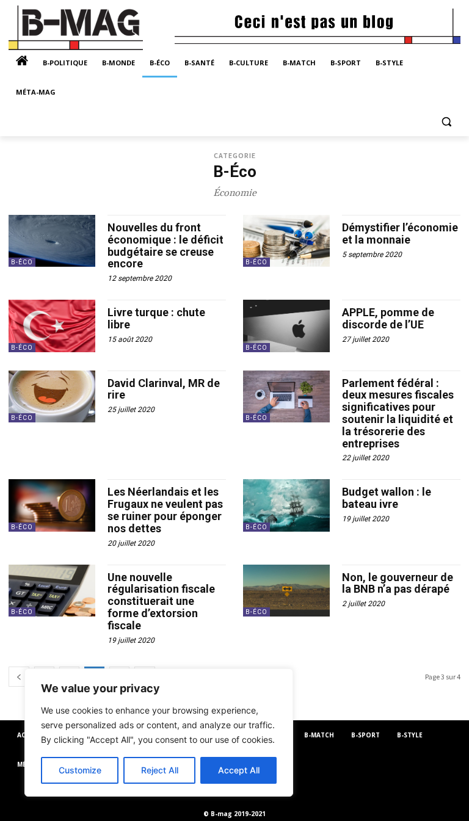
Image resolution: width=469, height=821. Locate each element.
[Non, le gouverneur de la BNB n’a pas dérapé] (286, 591)
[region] (158, 732)
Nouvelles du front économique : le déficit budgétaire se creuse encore (165, 245)
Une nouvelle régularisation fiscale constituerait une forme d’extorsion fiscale (161, 601)
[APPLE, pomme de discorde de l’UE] (286, 326)
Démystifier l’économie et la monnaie (400, 233)
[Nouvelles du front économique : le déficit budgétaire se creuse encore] (52, 241)
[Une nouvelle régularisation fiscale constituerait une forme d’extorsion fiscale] (52, 591)
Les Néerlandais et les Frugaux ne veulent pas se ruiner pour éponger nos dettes (165, 509)
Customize (80, 770)
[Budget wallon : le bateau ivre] (286, 505)
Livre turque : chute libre (156, 318)
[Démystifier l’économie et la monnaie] (286, 241)
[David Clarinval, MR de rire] (52, 396)
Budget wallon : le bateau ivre (386, 497)
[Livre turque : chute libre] (52, 326)
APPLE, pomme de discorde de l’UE (388, 318)
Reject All (159, 770)
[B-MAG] (92, 27)
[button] (446, 121)
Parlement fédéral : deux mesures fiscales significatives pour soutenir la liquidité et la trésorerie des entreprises (398, 413)
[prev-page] (19, 677)
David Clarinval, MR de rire (163, 389)
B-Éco (22, 262)
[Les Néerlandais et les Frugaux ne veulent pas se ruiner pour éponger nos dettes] (52, 505)
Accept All (239, 770)
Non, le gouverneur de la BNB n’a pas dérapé (397, 583)
